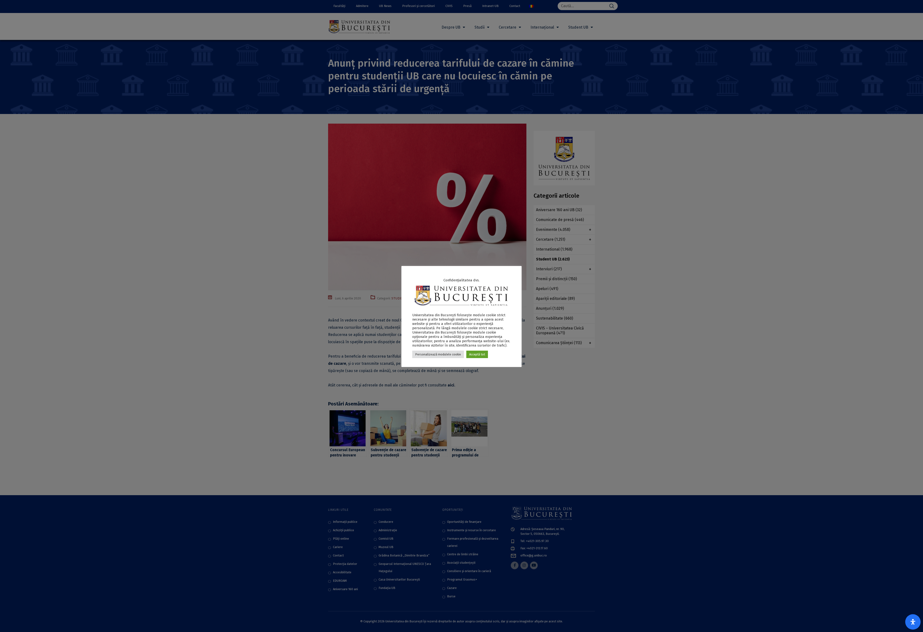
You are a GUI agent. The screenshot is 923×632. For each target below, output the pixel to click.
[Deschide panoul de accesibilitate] (913, 622)
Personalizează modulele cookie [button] (438, 354)
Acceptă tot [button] (477, 354)
